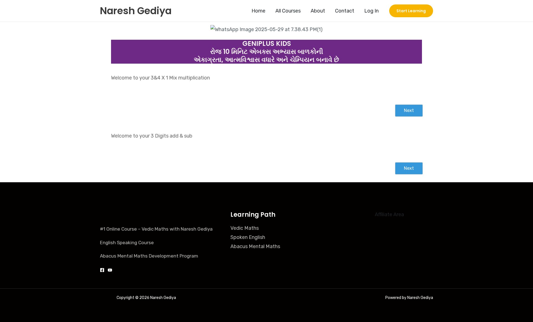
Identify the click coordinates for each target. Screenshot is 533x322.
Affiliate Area (389, 214)
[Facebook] (102, 270)
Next (409, 110)
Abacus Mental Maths (255, 246)
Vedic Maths (244, 228)
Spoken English (247, 237)
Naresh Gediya (136, 11)
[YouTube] (110, 270)
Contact (344, 11)
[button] (411, 10)
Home (258, 11)
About (318, 11)
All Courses (288, 11)
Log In (371, 11)
